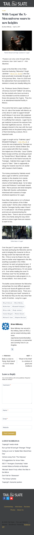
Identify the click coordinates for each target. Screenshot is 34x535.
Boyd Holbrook (7, 303)
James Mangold (8, 314)
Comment (7, 385)
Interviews (18, 507)
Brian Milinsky (8, 27)
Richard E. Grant (8, 317)
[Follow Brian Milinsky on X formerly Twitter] (12, 349)
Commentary (8, 507)
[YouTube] (11, 498)
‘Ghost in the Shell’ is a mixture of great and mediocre (25, 361)
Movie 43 (13, 74)
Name (5, 410)
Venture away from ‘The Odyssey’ (14, 457)
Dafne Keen (6, 306)
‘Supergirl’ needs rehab (10, 444)
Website (6, 427)
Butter (20, 74)
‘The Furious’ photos (9, 479)
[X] (7, 498)
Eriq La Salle (6, 310)
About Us (20, 510)
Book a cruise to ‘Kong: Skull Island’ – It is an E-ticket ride (8, 361)
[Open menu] (30, 3)
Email (5, 419)
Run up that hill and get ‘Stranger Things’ (16, 448)
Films (4, 10)
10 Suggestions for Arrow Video (13, 460)
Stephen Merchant (20, 317)
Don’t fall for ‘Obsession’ (10, 475)
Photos (12, 510)
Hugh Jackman (17, 310)
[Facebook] (4, 498)
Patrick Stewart (19, 314)
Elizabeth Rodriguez (18, 306)
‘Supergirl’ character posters (12, 482)
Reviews (27, 507)
